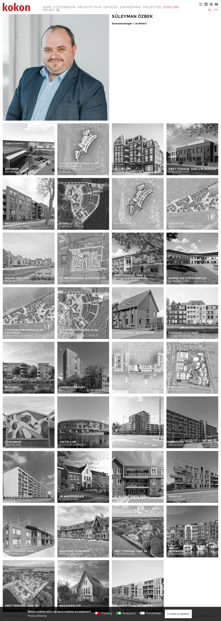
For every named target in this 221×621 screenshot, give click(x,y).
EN (216, 10)
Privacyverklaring (37, 615)
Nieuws (48, 10)
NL (210, 10)
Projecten (152, 7)
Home (47, 7)
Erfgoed (110, 7)
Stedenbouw (65, 7)
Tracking (106, 613)
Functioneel (153, 613)
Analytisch (129, 613)
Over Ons (171, 7)
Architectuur (89, 7)
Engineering (130, 7)
